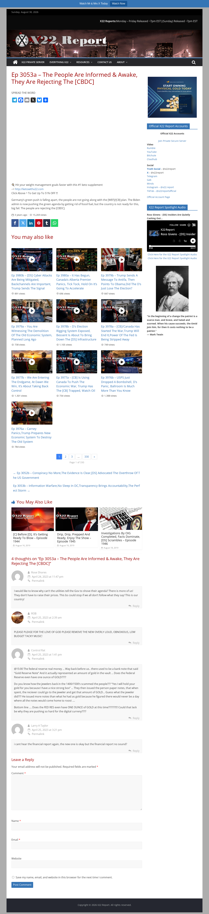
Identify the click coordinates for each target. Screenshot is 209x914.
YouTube (152, 151)
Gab (149, 179)
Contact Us (104, 62)
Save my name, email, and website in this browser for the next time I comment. (64, 877)
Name (16, 821)
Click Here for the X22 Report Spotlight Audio (172, 254)
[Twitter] (22, 223)
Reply (136, 606)
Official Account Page (158, 197)
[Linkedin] (30, 223)
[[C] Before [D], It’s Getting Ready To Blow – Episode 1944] (32, 509)
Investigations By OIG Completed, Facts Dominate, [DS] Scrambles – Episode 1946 (120, 538)
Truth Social (153, 168)
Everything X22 (59, 62)
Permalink (38, 581)
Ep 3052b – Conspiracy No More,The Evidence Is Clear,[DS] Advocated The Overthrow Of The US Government (76, 475)
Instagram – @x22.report (160, 187)
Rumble (151, 148)
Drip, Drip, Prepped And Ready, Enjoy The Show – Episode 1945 (74, 537)
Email (15, 839)
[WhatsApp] (54, 223)
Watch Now (118, 3)
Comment (18, 773)
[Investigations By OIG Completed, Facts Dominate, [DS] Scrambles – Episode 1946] (121, 509)
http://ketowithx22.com (29, 189)
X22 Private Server (33, 62)
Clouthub (152, 159)
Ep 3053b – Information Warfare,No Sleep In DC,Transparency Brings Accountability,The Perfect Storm (76, 488)
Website (16, 858)
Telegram (152, 176)
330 (86, 456)
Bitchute (151, 155)
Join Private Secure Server (172, 140)
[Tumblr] (46, 223)
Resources (82, 62)
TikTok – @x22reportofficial (161, 190)
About (121, 62)
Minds (150, 183)
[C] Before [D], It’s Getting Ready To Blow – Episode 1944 (30, 537)
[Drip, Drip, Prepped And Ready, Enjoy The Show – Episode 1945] (77, 509)
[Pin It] (38, 223)
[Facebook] (15, 223)
